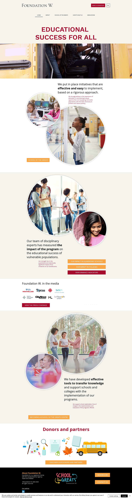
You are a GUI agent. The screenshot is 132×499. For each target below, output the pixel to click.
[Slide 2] (86, 304)
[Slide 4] (90, 304)
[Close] (130, 496)
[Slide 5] (92, 304)
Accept (124, 496)
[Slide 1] (84, 304)
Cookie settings (113, 496)
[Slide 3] (88, 304)
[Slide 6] (94, 304)
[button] (47, 15)
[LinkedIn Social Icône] (23, 491)
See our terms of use (26, 497)
